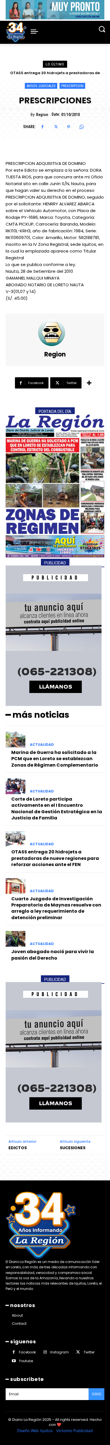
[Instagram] (45, 1352)
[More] (89, 382)
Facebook (27, 1352)
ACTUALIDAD (42, 744)
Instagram (59, 1352)
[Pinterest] (68, 127)
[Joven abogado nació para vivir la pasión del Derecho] (15, 939)
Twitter (88, 1352)
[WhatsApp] (81, 127)
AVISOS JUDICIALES (41, 86)
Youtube (26, 1360)
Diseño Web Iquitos (35, 1430)
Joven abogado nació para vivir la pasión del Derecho (52, 954)
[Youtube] (13, 1360)
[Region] (55, 332)
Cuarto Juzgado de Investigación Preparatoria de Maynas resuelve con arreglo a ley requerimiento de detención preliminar (56, 908)
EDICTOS (17, 1148)
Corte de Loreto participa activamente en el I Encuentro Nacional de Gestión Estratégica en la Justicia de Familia (56, 808)
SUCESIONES (72, 1148)
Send (96, 1394)
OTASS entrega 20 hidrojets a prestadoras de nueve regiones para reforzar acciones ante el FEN (55, 858)
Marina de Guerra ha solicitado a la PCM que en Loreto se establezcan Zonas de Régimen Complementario (54, 758)
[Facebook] (42, 127)
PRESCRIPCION (72, 86)
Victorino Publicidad (74, 1430)
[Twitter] (55, 127)
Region (42, 114)
